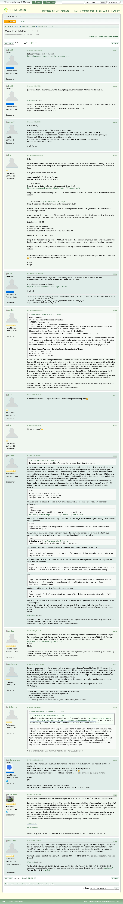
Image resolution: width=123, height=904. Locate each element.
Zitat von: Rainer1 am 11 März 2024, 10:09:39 (45, 460)
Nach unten (9, 43)
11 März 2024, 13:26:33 (34, 456)
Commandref (87, 10)
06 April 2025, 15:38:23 (34, 841)
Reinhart (12, 794)
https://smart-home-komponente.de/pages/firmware (47, 286)
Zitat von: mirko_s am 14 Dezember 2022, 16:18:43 (48, 715)
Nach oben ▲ (116, 901)
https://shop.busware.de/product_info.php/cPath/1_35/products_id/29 (53, 188)
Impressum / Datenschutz (55, 10)
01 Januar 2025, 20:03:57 (34, 707)
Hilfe (85, 901)
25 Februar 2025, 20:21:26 (35, 760)
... (25, 43)
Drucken (115, 43)
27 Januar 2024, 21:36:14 (34, 122)
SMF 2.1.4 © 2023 (7, 901)
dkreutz (12, 840)
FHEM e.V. (115, 10)
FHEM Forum (17, 10)
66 (36, 43)
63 (27, 43)
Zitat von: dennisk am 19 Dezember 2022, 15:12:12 (47, 712)
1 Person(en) (31, 100)
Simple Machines (19, 901)
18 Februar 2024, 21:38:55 (35, 155)
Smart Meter (32, 823)
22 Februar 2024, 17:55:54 (35, 310)
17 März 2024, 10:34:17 (34, 631)
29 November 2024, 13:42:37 (36, 664)
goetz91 (12, 122)
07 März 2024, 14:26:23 (34, 395)
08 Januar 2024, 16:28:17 (34, 86)
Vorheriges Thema (96, 37)
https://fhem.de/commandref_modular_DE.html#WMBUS (48, 56)
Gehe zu (86, 888)
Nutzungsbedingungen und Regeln (100, 901)
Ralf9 (10, 50)
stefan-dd (12, 707)
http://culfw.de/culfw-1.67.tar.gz (53, 202)
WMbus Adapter (33, 828)
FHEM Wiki (101, 10)
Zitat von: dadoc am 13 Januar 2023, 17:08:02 (46, 315)
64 (30, 43)
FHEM (74, 10)
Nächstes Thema (111, 37)
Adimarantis (14, 760)
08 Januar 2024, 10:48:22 (34, 50)
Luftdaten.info (108, 868)
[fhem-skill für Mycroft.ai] (7, 870)
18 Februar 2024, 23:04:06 (35, 274)
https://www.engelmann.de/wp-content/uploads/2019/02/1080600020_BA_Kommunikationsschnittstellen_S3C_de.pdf (71, 719)
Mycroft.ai (46, 870)
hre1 (10, 155)
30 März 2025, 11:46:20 (34, 794)
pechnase (12, 664)
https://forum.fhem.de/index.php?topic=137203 (45, 641)
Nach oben (8, 878)
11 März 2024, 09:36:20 (34, 425)
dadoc (11, 310)
